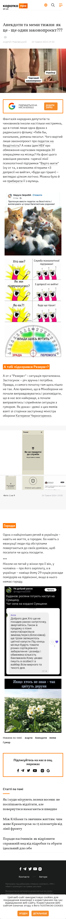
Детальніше (40, 913)
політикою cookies (51, 906)
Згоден (23, 913)
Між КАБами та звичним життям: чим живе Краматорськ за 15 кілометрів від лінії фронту (32, 824)
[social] (18, 770)
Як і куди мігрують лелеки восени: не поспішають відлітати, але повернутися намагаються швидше (31, 804)
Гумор (6, 742)
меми (52, 737)
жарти (28, 737)
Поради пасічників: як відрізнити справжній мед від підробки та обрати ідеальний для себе (32, 844)
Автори (43, 876)
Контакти (24, 876)
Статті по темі (13, 789)
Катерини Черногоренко (33, 416)
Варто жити (49, 163)
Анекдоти (41, 737)
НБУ (42, 145)
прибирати (15, 181)
